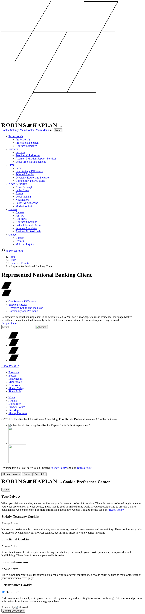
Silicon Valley (16, 388)
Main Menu (42, 130)
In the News (22, 190)
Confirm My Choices (13, 610)
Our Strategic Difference (29, 171)
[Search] (52, 130)
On (7, 592)
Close (6, 489)
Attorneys (21, 218)
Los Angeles (15, 378)
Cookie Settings (10, 130)
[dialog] (72, 471)
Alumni (12, 400)
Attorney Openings (26, 221)
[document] (72, 546)
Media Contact (24, 206)
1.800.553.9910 (10, 366)
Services (13, 149)
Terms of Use (84, 467)
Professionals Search (27, 142)
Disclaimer (14, 403)
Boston (12, 375)
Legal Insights (23, 196)
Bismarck (13, 372)
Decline (27, 474)
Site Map (13, 410)
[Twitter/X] (13, 337)
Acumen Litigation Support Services (36, 158)
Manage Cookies (11, 474)
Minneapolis (15, 381)
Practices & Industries (28, 155)
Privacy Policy (16, 406)
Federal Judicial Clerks (28, 225)
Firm (11, 164)
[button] (6, 295)
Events (19, 193)
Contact (12, 234)
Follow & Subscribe (27, 202)
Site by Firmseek (17, 413)
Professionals (15, 136)
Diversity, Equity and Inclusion (33, 177)
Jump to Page (8, 323)
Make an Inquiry (25, 244)
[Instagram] (13, 360)
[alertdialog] (72, 546)
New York (14, 385)
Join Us (20, 215)
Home (11, 256)
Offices (20, 240)
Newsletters (22, 199)
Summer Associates (26, 228)
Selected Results (25, 174)
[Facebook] (13, 345)
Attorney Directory (26, 145)
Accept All (40, 474)
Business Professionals (28, 231)
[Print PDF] (6, 287)
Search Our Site (14, 250)
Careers (12, 209)
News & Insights (17, 183)
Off (16, 592)
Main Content (27, 130)
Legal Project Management (31, 161)
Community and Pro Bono (30, 180)
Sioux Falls (14, 391)
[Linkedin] (13, 352)
